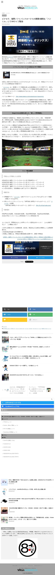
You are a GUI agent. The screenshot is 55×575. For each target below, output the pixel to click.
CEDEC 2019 (6, 450)
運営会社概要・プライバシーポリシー (19, 565)
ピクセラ (10, 57)
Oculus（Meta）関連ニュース (10, 425)
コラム (5, 435)
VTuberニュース (7, 421)
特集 (4, 437)
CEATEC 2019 (7, 447)
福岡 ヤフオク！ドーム (46, 328)
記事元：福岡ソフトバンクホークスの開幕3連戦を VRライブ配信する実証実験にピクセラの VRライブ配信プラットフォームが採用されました (28, 238)
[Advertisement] (13, 275)
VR (3, 328)
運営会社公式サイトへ (38, 565)
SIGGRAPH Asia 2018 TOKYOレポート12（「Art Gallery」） (27, 375)
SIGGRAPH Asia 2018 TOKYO (10, 453)
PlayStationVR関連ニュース (10, 432)
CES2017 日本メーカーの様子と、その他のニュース (24, 365)
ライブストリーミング (37, 328)
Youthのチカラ (7, 443)
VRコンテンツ (8, 328)
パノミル (6, 87)
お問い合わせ (30, 565)
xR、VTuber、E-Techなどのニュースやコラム (27, 568)
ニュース (5, 326)
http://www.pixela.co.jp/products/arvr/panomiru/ (30, 96)
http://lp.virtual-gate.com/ (43, 205)
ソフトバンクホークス (19, 328)
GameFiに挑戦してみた (9, 440)
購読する (5, 410)
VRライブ (13, 328)
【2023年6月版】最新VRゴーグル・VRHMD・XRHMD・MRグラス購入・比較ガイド (24, 416)
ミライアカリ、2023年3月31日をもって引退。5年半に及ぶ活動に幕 (27, 489)
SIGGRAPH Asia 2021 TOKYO (10, 456)
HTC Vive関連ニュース (9, 428)
